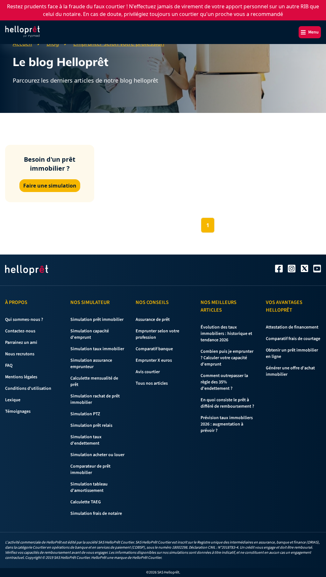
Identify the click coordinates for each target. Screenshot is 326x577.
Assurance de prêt (153, 319)
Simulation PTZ (85, 414)
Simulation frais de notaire (96, 513)
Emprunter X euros (154, 360)
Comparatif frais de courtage (293, 339)
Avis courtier (148, 372)
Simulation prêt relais (91, 425)
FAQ (8, 365)
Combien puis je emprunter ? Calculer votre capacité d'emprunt (227, 357)
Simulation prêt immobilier (97, 319)
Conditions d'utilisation (28, 388)
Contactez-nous (20, 331)
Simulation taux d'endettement (86, 440)
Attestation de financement (292, 327)
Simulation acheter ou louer (97, 455)
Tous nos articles (152, 383)
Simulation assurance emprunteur (91, 363)
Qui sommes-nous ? (24, 319)
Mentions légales (21, 377)
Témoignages (18, 411)
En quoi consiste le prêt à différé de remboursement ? (227, 403)
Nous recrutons (19, 354)
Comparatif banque (154, 349)
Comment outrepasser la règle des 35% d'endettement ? (224, 382)
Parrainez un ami (21, 342)
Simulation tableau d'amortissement (89, 487)
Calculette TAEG (85, 502)
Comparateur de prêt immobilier (90, 469)
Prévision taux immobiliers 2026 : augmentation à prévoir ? (227, 424)
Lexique (12, 400)
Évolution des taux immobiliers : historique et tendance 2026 (226, 333)
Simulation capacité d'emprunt (89, 334)
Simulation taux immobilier (97, 349)
